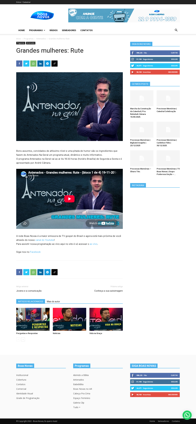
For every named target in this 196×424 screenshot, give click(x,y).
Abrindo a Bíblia (81, 375)
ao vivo (93, 243)
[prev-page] (18, 339)
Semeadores (69, 30)
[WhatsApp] (33, 63)
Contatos (86, 30)
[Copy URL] (54, 63)
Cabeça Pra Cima (81, 393)
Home (21, 30)
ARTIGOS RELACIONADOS (30, 301)
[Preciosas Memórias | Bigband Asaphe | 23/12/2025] (141, 130)
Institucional (22, 375)
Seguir (174, 59)
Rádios (54, 30)
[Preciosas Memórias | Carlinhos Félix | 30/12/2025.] (168, 130)
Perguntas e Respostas (27, 333)
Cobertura (21, 379)
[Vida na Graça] (106, 319)
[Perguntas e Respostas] (33, 319)
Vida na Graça (95, 333)
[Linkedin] (40, 63)
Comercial (21, 388)
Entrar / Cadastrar (23, 2)
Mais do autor (53, 301)
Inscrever (173, 72)
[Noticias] (69, 319)
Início (18, 38)
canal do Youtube (44, 239)
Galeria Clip (78, 402)
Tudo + (76, 407)
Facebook (35, 251)
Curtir (174, 53)
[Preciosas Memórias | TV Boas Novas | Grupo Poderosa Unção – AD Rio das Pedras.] (168, 158)
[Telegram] (47, 63)
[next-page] (23, 339)
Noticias (56, 333)
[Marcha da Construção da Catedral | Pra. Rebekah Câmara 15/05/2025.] (141, 98)
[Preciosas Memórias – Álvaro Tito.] (141, 158)
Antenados (41, 38)
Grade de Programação (28, 398)
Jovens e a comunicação (29, 290)
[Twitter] (26, 63)
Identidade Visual (24, 393)
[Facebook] (19, 63)
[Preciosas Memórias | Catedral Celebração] (168, 98)
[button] (176, 30)
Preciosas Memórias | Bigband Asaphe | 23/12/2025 (140, 143)
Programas (36, 30)
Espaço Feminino (81, 398)
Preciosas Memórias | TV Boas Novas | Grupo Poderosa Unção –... (168, 171)
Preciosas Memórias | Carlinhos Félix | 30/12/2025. (167, 143)
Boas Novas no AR (82, 388)
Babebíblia (78, 384)
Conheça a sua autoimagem (108, 290)
